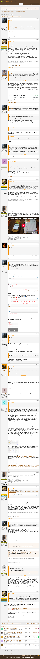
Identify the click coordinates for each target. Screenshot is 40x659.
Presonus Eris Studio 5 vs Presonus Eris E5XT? (13, 640)
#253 (38, 388)
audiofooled (35, 633)
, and (13, 102)
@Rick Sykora (13, 31)
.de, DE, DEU (5, 411)
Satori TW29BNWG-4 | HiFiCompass (15, 543)
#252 (38, 364)
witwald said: (11, 593)
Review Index (15, 4)
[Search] (38, 4)
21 (16, 16)
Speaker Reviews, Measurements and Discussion (13, 630)
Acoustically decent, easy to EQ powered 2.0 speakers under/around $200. (13, 645)
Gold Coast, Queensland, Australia (5, 82)
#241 (38, 18)
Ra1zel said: (11, 407)
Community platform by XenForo (14, 657)
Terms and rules (28, 655)
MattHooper (5, 633)
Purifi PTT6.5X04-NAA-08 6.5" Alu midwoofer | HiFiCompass (20, 552)
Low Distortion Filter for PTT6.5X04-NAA (19, 608)
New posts (2, 5)
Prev (2, 16)
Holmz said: (11, 41)
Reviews (10, 4)
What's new (26, 4)
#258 (38, 535)
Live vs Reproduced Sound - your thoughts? (13, 632)
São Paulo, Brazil (4, 218)
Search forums (7, 5)
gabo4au (35, 637)
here (13, 9)
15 (13, 16)
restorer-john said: (12, 161)
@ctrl (9, 31)
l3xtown (5, 641)
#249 (38, 243)
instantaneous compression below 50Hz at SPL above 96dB (27, 456)
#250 (38, 260)
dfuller (36, 629)
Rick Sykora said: (11, 72)
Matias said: (11, 245)
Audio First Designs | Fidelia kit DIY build (12, 636)
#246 (38, 159)
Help (37, 655)
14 (12, 16)
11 (7, 16)
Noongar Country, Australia (4, 30)
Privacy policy (33, 655)
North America (5, 53)
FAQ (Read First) (4, 4)
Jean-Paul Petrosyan (6, 646)
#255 (38, 472)
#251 (38, 333)
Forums (21, 4)
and (12, 469)
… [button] (15, 16)
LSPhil (36, 645)
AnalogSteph (35, 641)
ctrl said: (10, 20)
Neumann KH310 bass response (10, 628)
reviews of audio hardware (19, 8)
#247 (38, 179)
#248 (38, 206)
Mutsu (2, 14)
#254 (38, 400)
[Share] (36, 18)
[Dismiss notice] (38, 8)
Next (19, 16)
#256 (38, 486)
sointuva (11, 14)
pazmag (5, 629)
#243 (38, 70)
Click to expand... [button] (23, 28)
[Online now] (4, 43)
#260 (38, 591)
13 (10, 16)
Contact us (23, 655)
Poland (6, 375)
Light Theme (3, 655)
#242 (38, 39)
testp (4, 637)
